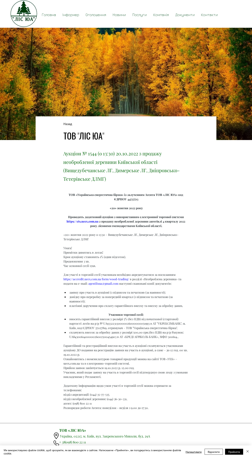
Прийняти (234, 452)
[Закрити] (247, 451)
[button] (185, 15)
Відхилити (214, 452)
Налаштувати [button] (194, 452)
